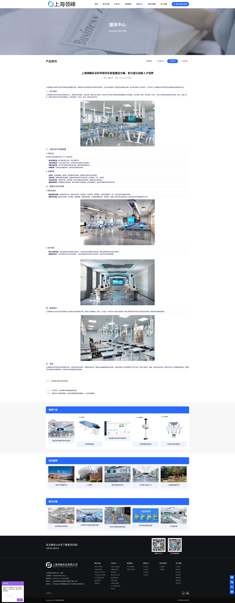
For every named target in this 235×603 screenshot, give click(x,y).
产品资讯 (173, 61)
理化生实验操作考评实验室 (61, 440)
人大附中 (89, 485)
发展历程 (178, 580)
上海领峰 (53, 381)
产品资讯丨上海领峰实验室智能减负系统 (64, 390)
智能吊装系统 (115, 577)
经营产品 (178, 572)
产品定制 (162, 566)
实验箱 (113, 588)
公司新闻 (149, 61)
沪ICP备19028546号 (183, 600)
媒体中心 (139, 4)
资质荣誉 (178, 575)
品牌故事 (178, 577)
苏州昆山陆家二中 (145, 485)
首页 (96, 4)
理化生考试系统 (115, 575)
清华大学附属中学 (61, 485)
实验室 (58, 381)
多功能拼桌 (173, 526)
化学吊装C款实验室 (61, 526)
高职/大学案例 (131, 569)
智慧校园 (97, 583)
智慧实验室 (98, 580)
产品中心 (117, 4)
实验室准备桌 (89, 444)
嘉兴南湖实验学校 (117, 485)
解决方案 (106, 4)
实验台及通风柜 (115, 566)
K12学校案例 (130, 566)
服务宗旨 (178, 569)
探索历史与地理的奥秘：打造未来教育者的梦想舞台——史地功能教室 (73, 393)
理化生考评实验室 (100, 572)
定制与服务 (152, 4)
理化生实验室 (98, 566)
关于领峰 (163, 4)
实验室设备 (114, 580)
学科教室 (113, 572)
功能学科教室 (98, 569)
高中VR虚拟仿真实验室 (117, 527)
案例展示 (128, 4)
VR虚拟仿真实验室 (100, 575)
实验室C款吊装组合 (173, 444)
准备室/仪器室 (115, 583)
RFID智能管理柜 (99, 577)
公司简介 (178, 566)
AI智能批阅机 (114, 569)
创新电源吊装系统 (145, 444)
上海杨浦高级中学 (174, 485)
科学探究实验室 (66, 87)
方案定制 (162, 569)
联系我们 (178, 583)
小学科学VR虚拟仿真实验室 (89, 525)
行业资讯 (161, 61)
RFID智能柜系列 (115, 586)
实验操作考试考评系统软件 (117, 438)
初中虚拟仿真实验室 (145, 525)
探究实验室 (64, 381)
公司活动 (184, 61)
